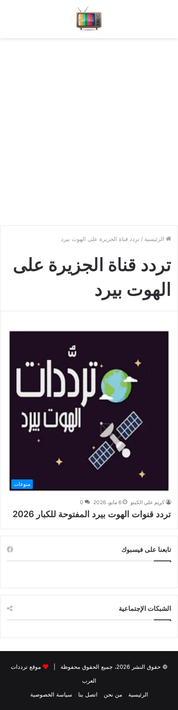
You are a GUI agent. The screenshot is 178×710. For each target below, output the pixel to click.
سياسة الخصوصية (51, 694)
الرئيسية (155, 238)
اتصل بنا (88, 694)
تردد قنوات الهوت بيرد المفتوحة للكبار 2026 (92, 514)
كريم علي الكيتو (147, 502)
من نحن (113, 694)
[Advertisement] (89, 127)
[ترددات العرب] (89, 19)
